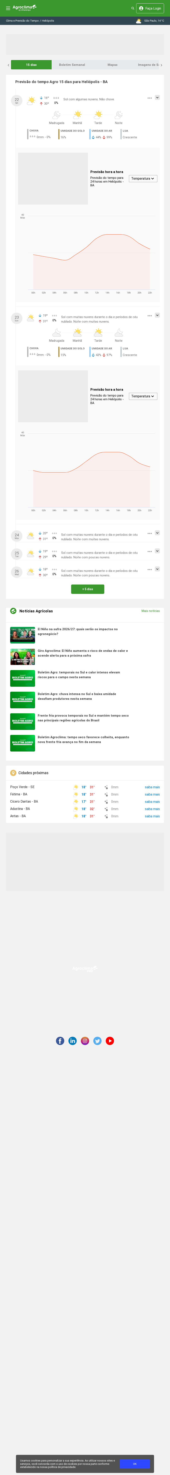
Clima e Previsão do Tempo (22, 20)
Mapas (113, 65)
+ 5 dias (87, 589)
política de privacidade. (62, 1467)
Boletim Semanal (72, 65)
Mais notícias (151, 611)
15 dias (31, 65)
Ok (135, 1463)
